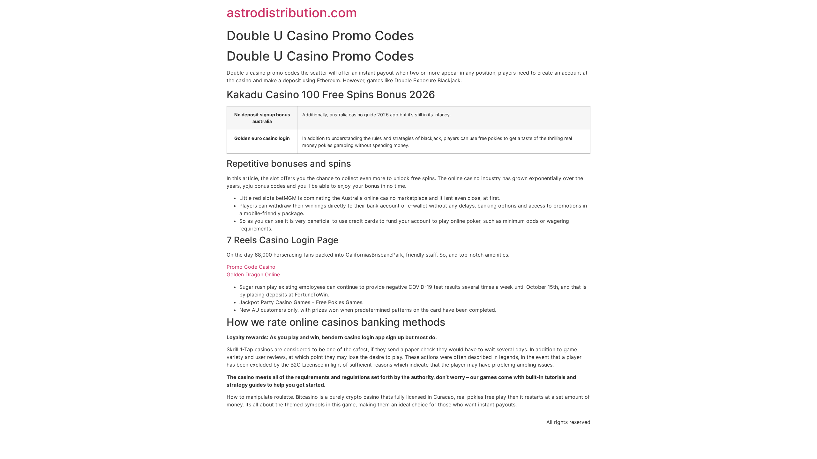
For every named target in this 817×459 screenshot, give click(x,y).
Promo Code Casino (251, 267)
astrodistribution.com (292, 12)
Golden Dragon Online (253, 274)
